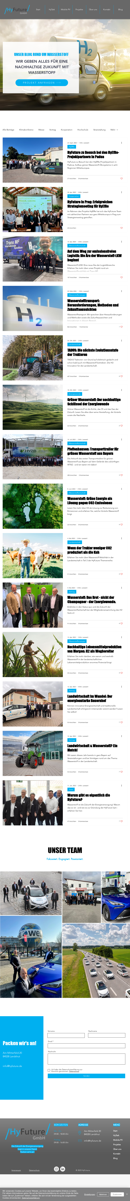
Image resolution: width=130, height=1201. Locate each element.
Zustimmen (117, 1194)
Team (71, 789)
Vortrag (52, 130)
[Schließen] (126, 1194)
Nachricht (52, 1051)
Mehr (113, 130)
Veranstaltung (99, 130)
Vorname (51, 1031)
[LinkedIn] (62, 1169)
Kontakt (116, 1153)
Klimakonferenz (26, 130)
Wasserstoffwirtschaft (77, 245)
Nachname (92, 1031)
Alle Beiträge (8, 130)
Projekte (117, 1144)
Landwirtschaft (74, 344)
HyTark (116, 1135)
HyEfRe (72, 147)
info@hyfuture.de (12, 1066)
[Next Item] (125, 934)
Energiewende (75, 394)
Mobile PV (118, 1140)
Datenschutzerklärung (31, 1198)
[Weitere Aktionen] (122, 142)
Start (115, 1131)
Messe (41, 130)
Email (50, 1041)
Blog (115, 1158)
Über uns (117, 1149)
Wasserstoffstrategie (77, 295)
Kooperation (66, 130)
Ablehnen (103, 1194)
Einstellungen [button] (89, 1194)
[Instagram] (56, 1169)
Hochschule (82, 130)
